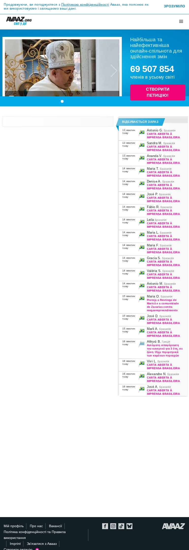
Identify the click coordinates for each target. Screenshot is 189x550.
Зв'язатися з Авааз (42, 544)
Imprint (15, 544)
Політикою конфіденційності (85, 4)
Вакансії (55, 526)
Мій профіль (14, 526)
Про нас (36, 526)
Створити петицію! (157, 92)
